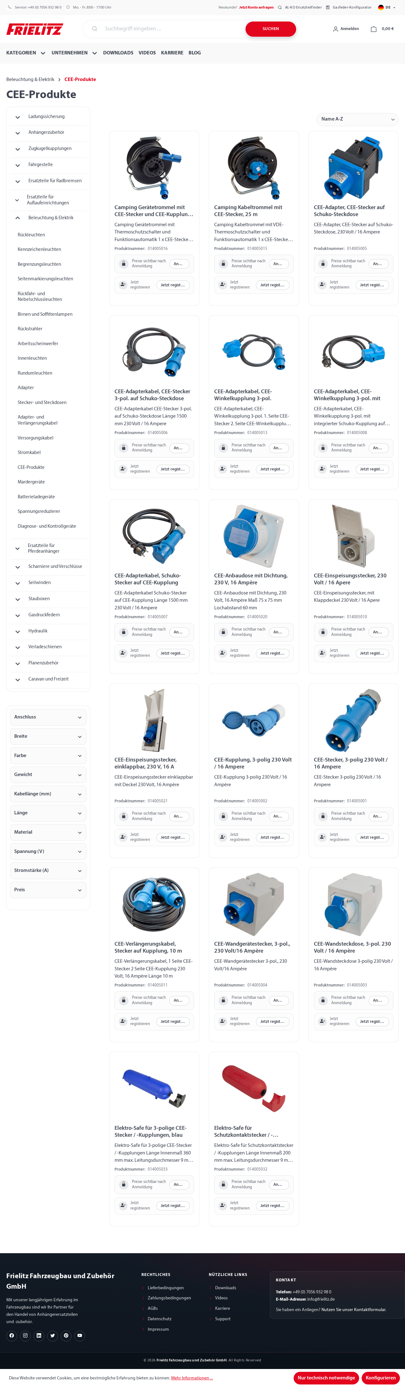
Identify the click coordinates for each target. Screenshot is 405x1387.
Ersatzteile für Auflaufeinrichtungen (48, 200)
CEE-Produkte (31, 467)
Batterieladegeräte (36, 497)
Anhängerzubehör (46, 132)
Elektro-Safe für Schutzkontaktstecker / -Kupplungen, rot (243, 1132)
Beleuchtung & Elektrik (50, 218)
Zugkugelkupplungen (50, 148)
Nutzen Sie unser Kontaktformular (353, 1310)
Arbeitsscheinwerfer (38, 344)
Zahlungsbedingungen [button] (169, 1298)
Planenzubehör (43, 663)
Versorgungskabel (35, 438)
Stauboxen (39, 599)
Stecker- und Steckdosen (42, 403)
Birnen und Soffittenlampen (45, 314)
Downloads (225, 1288)
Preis (19, 890)
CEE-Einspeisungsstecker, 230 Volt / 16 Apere (350, 579)
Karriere (222, 1308)
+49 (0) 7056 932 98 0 (44, 7)
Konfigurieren (381, 1378)
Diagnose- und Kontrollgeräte (47, 526)
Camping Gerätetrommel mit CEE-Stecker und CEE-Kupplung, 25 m (153, 211)
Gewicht (23, 774)
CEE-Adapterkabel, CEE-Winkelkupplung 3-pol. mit (347, 395)
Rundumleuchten (35, 373)
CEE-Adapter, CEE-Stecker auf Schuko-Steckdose (349, 211)
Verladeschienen (45, 647)
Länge (21, 813)
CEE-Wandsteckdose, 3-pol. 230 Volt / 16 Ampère (352, 947)
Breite (20, 736)
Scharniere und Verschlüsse (55, 566)
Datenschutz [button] (159, 1319)
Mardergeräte (31, 482)
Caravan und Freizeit (48, 679)
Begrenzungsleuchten (39, 264)
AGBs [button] (153, 1308)
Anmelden (182, 264)
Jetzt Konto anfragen (256, 7)
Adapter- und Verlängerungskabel (38, 420)
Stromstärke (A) (31, 870)
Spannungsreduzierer (39, 511)
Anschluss (25, 717)
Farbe (20, 755)
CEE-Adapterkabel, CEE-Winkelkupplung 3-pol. (243, 395)
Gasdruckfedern (44, 615)
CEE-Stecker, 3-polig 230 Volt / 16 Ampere (351, 763)
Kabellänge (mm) (32, 794)
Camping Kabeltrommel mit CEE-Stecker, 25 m (248, 211)
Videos (221, 1298)
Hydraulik (37, 631)
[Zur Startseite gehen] (34, 28)
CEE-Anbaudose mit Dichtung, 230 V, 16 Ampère (251, 579)
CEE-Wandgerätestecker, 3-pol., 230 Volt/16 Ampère (252, 947)
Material (23, 832)
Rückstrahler (30, 329)
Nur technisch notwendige (326, 1378)
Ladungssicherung (46, 117)
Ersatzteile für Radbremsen (55, 181)
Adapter (26, 388)
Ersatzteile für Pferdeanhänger (43, 549)
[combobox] (171, 29)
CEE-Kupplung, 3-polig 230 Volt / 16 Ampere (253, 763)
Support (223, 1319)
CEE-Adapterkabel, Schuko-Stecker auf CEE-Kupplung (148, 579)
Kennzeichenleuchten (39, 249)
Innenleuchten (32, 358)
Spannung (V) (29, 851)
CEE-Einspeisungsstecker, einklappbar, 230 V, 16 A (146, 763)
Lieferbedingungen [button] (166, 1288)
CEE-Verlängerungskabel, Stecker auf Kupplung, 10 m (148, 947)
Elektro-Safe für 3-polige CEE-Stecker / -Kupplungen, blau (151, 1131)
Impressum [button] (158, 1329)
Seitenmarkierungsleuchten (45, 279)
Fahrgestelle (40, 165)
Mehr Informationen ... (192, 1378)
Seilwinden (39, 583)
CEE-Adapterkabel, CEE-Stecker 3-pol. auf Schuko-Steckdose (152, 395)
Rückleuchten (31, 235)
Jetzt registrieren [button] (175, 285)
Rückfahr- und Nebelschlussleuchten (40, 297)
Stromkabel (29, 453)
